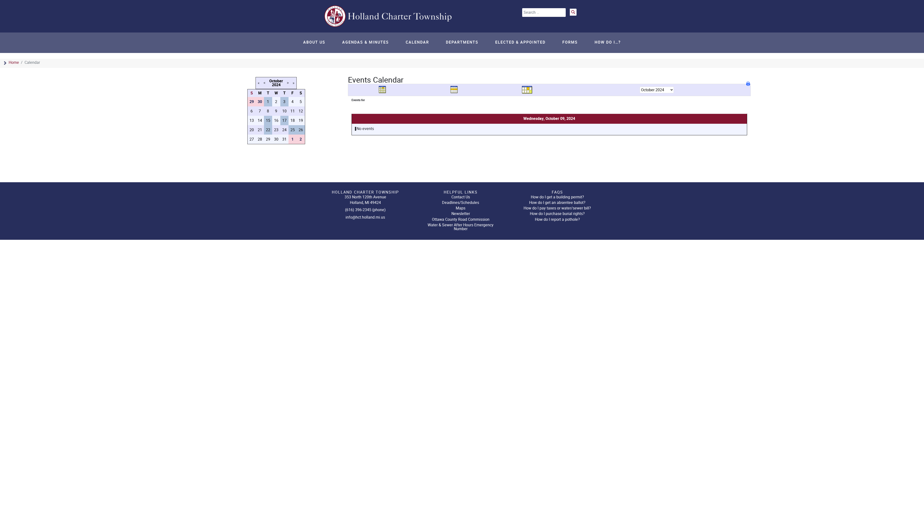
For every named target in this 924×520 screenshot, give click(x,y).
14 (260, 120)
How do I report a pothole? (557, 219)
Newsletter (460, 213)
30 (276, 139)
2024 (276, 85)
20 (252, 130)
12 (301, 111)
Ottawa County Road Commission (460, 219)
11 (292, 111)
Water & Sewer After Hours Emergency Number (461, 227)
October (276, 81)
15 (268, 120)
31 (284, 139)
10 (284, 111)
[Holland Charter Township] (388, 16)
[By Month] (384, 89)
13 (252, 120)
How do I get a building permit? (557, 197)
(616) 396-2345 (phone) (365, 210)
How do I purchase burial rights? (557, 213)
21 (260, 130)
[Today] (527, 89)
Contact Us (460, 197)
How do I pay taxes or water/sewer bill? (557, 208)
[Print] (748, 84)
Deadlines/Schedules (460, 202)
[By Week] (455, 89)
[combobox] (544, 12)
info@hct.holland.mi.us (365, 217)
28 (260, 139)
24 (284, 130)
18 (292, 120)
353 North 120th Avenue (365, 197)
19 (301, 120)
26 (301, 130)
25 (292, 130)
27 (252, 139)
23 (276, 130)
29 (268, 139)
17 (284, 120)
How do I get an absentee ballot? (557, 202)
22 (268, 130)
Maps (460, 208)
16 (276, 120)
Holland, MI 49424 (365, 202)
